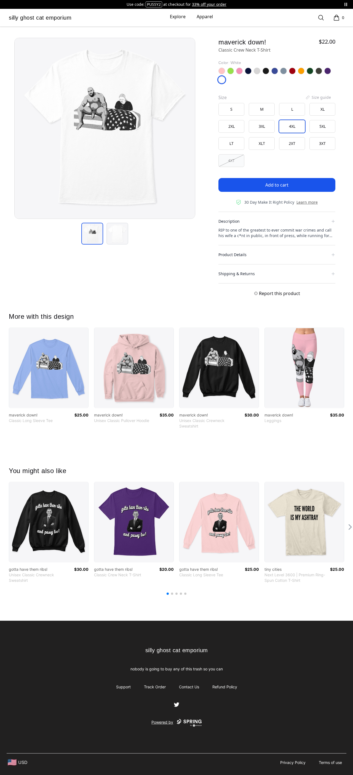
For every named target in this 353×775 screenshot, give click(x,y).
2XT (292, 143)
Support (123, 686)
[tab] (92, 233)
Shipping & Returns (236, 273)
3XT (322, 143)
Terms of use (330, 762)
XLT (262, 143)
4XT (231, 160)
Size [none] (222, 97)
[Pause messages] (346, 4)
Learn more (307, 202)
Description (229, 221)
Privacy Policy (293, 762)
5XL (322, 126)
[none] (318, 97)
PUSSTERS (154, 4)
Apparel (205, 17)
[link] (48, 368)
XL (322, 109)
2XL (231, 126)
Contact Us (189, 686)
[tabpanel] (104, 128)
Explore (178, 17)
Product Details (232, 254)
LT (231, 143)
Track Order (155, 686)
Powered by (162, 722)
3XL (262, 126)
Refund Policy (224, 686)
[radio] (231, 109)
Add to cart (276, 185)
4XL (292, 126)
